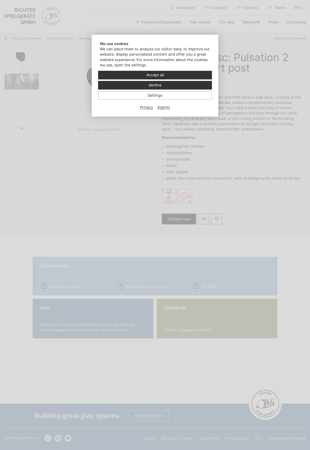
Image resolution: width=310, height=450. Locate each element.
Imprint (163, 107)
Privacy (146, 107)
